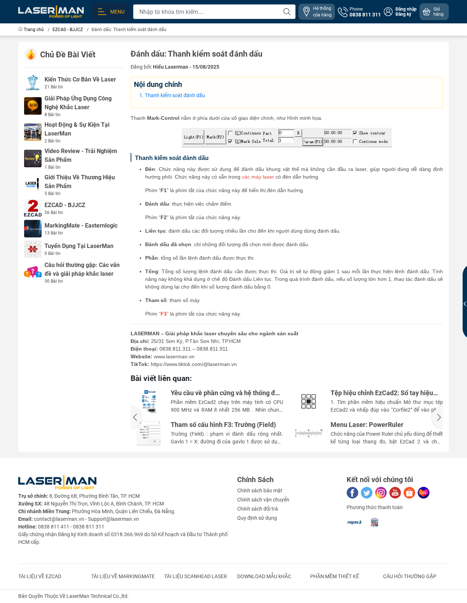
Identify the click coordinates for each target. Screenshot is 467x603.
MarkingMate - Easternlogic (81, 225)
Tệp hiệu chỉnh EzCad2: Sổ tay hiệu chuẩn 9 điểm (382, 393)
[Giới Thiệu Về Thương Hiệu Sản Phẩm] (33, 184)
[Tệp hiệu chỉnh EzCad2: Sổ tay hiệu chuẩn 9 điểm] (308, 401)
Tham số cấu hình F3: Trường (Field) (223, 424)
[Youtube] (395, 493)
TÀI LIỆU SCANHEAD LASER (195, 576)
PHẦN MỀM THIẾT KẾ (334, 576)
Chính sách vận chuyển (263, 500)
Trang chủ (34, 29)
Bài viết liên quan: (161, 378)
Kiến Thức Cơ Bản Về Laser (80, 79)
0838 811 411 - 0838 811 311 (71, 527)
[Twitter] (367, 493)
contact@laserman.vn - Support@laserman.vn (86, 519)
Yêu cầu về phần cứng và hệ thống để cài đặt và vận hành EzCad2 (225, 393)
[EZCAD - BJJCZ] (33, 208)
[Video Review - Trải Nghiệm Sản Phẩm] (33, 158)
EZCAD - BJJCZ (65, 205)
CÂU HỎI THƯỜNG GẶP (409, 576)
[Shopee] (409, 493)
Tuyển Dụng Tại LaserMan (79, 246)
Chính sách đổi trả (257, 509)
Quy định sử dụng (257, 518)
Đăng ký (403, 14)
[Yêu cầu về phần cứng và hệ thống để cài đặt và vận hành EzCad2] (149, 401)
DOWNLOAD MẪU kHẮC (264, 576)
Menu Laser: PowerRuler (367, 424)
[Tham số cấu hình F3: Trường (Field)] (149, 433)
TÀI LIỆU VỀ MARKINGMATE (123, 576)
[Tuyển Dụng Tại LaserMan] (33, 249)
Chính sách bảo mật (259, 490)
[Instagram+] (381, 493)
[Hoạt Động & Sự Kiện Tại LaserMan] (33, 132)
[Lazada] (423, 493)
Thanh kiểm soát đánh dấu (175, 95)
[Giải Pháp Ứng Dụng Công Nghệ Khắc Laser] (33, 105)
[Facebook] (352, 493)
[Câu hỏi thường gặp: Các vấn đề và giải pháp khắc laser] (33, 272)
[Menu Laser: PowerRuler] (308, 433)
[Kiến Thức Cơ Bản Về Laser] (33, 82)
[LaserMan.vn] (51, 11)
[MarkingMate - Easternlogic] (33, 228)
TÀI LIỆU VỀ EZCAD (39, 576)
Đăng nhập (406, 9)
